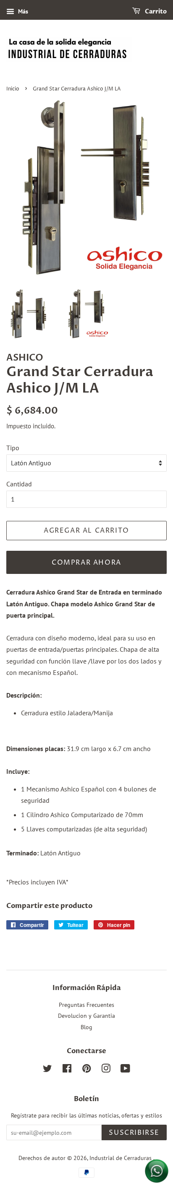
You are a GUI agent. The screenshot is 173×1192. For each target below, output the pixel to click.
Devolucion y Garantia (86, 1015)
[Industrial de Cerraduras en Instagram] (105, 1070)
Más (22, 11)
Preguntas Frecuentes (86, 1005)
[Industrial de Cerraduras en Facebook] (67, 1070)
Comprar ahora (86, 562)
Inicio (12, 89)
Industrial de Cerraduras (121, 1158)
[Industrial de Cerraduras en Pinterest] (86, 1070)
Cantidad (19, 484)
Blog (86, 1027)
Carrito (155, 12)
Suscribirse (134, 1132)
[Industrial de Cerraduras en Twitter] (47, 1070)
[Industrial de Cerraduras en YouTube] (125, 1070)
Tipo (12, 447)
